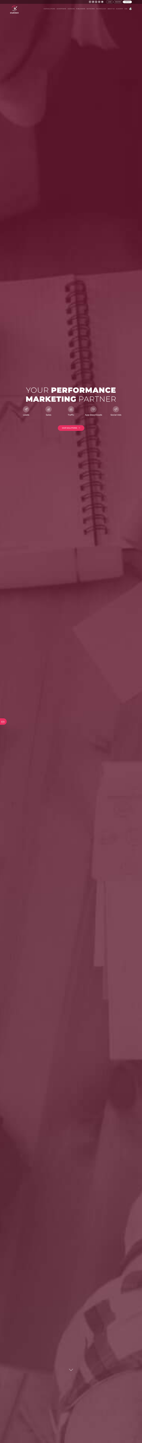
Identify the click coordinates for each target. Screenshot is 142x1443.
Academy (119, 9)
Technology (101, 9)
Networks (91, 9)
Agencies (71, 9)
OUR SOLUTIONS (69, 428)
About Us (111, 9)
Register (118, 2)
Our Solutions (49, 9)
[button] (130, 8)
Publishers (80, 9)
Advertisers (61, 9)
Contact (127, 2)
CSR (125, 9)
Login (109, 2)
